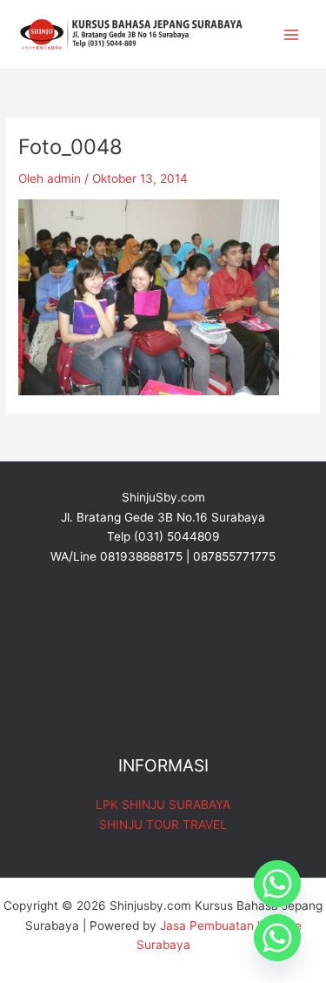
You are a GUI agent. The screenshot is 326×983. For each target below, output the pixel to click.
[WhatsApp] (277, 937)
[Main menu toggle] (291, 34)
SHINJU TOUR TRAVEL (163, 825)
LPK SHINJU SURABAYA (163, 804)
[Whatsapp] (277, 883)
